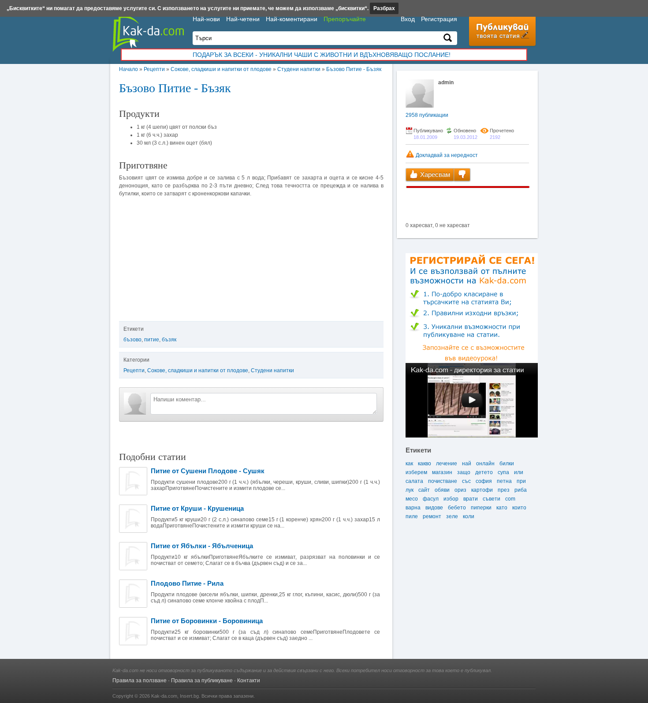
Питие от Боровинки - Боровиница (207, 620)
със (466, 481)
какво (424, 463)
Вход (408, 18)
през (504, 490)
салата (414, 481)
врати (470, 499)
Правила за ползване (139, 680)
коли (468, 516)
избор (450, 499)
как (409, 463)
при (521, 481)
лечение (446, 463)
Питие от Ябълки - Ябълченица (202, 546)
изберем (416, 472)
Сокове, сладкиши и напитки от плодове (221, 69)
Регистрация (439, 18)
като (501, 508)
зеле (452, 516)
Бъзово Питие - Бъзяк (353, 69)
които (519, 508)
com (510, 499)
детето (484, 472)
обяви (442, 490)
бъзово (132, 340)
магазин (442, 472)
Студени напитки (298, 69)
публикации (427, 115)
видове (434, 508)
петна (504, 481)
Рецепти (154, 69)
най (466, 463)
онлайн (485, 463)
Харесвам (434, 174)
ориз (460, 490)
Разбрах (384, 8)
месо (412, 499)
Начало (128, 69)
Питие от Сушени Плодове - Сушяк (207, 471)
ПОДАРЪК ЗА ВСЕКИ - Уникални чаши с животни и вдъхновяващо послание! (322, 54)
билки (506, 463)
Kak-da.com (164, 696)
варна (413, 508)
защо (463, 472)
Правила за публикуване (202, 680)
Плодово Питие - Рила (187, 583)
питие (151, 340)
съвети (491, 499)
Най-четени (243, 18)
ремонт (432, 516)
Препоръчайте (345, 18)
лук (409, 490)
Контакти (248, 680)
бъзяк (169, 340)
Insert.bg (189, 696)
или (518, 472)
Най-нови (206, 18)
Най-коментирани (291, 18)
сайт (424, 490)
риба (520, 490)
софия (484, 481)
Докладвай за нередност (446, 155)
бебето (457, 508)
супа (503, 472)
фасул (431, 499)
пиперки (481, 508)
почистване (442, 481)
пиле (412, 516)
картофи (482, 490)
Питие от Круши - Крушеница (197, 508)
